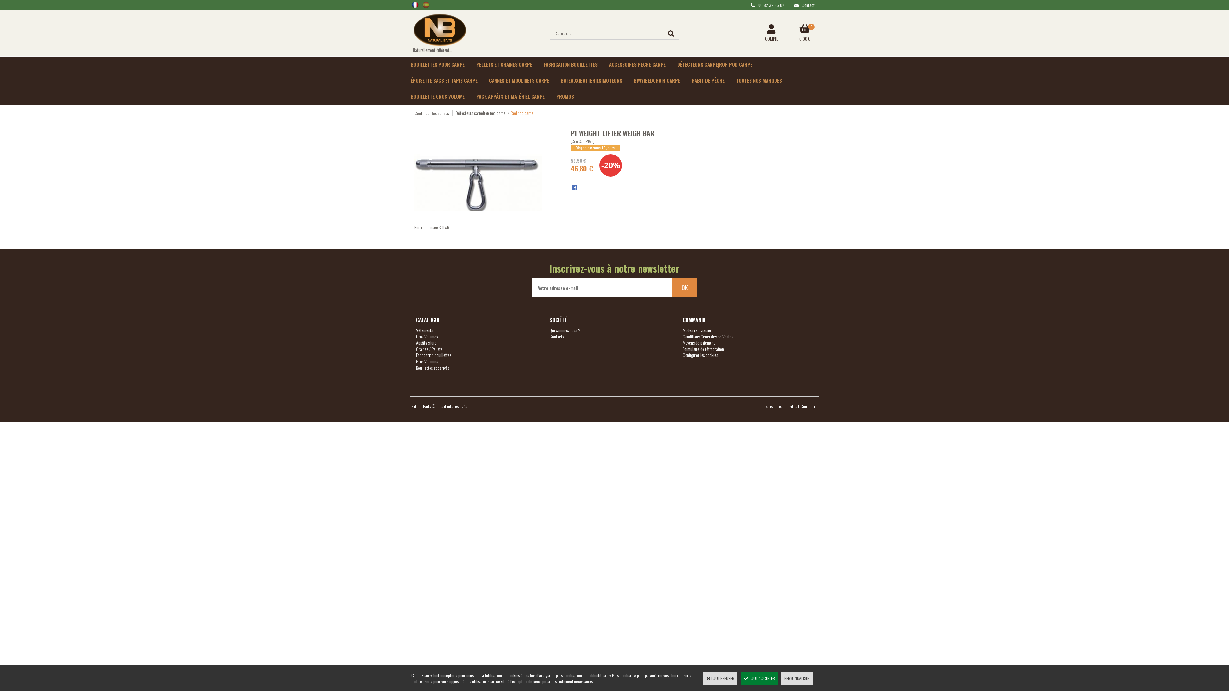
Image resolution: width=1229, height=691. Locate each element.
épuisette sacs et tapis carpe (444, 80)
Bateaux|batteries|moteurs (591, 80)
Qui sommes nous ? (565, 330)
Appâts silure (426, 342)
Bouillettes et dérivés (432, 367)
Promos (565, 96)
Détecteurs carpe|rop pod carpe (714, 64)
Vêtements (424, 330)
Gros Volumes (427, 336)
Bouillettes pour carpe (438, 64)
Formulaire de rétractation (703, 349)
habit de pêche (708, 80)
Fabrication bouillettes (571, 64)
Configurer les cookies (700, 355)
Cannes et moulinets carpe (519, 80)
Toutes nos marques (759, 80)
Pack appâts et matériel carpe (510, 96)
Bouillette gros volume (438, 96)
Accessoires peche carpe (637, 64)
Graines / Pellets (429, 349)
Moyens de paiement (699, 342)
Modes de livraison (697, 330)
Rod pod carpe (522, 112)
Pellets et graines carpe (504, 64)
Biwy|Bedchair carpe (657, 80)
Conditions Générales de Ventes (708, 336)
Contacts (557, 336)
